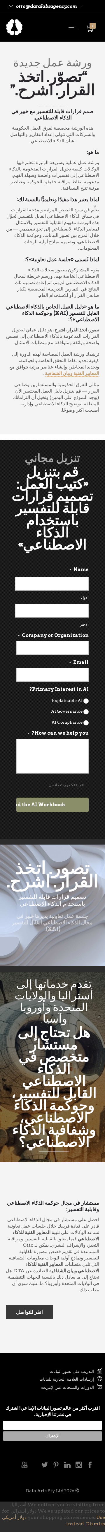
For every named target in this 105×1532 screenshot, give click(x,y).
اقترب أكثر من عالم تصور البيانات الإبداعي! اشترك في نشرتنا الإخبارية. (53, 1411)
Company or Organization (53, 635)
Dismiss (95, 1523)
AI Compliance (67, 722)
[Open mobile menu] (74, 27)
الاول (85, 597)
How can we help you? (58, 733)
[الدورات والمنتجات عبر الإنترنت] (52, 1387)
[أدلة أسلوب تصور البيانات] (52, 1380)
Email (79, 662)
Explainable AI (67, 700)
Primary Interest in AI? (59, 689)
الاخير (84, 624)
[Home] (14, 34)
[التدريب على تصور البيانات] (52, 1372)
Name (79, 569)
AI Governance (67, 711)
